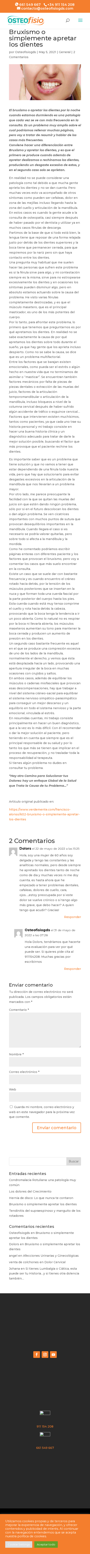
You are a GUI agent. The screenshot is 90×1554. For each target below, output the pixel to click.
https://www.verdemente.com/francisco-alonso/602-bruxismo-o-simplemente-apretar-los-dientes (44, 814)
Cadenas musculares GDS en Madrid (45, 1467)
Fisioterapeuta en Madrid (45, 1320)
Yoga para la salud (45, 1483)
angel (13, 1256)
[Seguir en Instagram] (45, 1354)
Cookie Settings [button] (19, 1544)
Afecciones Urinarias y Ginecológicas (51, 1256)
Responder (72, 917)
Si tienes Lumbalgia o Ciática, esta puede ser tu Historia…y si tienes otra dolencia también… (44, 1274)
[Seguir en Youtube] (53, 1354)
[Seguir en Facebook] (36, 1354)
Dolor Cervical (55, 1262)
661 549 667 (29, 5)
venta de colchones (24, 1262)
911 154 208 (45, 1426)
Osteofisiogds (25, 52)
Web (12, 1089)
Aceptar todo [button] (46, 1544)
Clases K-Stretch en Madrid (45, 1336)
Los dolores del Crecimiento (30, 1191)
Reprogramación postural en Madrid (45, 1459)
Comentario (19, 1010)
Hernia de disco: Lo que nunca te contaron (41, 1198)
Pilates (45, 1475)
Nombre (16, 1054)
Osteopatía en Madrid (45, 1328)
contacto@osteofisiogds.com (45, 1402)
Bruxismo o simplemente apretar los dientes (43, 1204)
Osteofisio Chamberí (45, 1312)
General (65, 52)
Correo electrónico (24, 1072)
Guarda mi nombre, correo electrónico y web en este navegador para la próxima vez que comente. (42, 1112)
